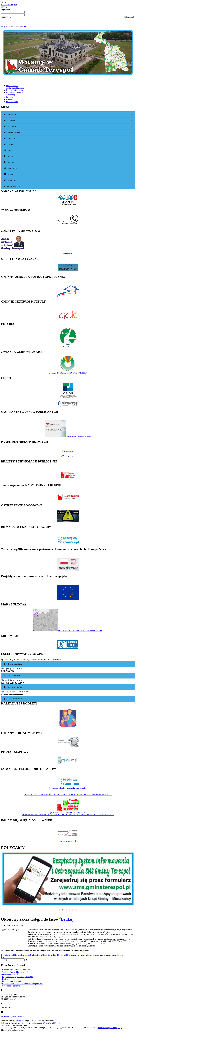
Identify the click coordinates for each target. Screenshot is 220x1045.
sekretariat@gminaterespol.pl (12, 1015)
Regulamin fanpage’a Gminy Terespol (17, 975)
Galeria (10, 150)
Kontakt (11, 174)
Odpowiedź (68, 253)
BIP (15, 4)
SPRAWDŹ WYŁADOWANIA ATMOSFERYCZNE (80, 630)
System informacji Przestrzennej (15, 970)
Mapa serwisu (22, 26)
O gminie (70, 120)
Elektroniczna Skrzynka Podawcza (16, 968)
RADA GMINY (70, 180)
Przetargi (11, 156)
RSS (11, 4)
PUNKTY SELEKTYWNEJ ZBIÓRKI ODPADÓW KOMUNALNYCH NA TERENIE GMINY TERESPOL (68, 815)
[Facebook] (1, 956)
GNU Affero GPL (49, 1021)
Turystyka (70, 126)
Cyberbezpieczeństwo (11, 984)
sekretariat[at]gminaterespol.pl (110, 1026)
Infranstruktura (70, 132)
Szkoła (70, 144)
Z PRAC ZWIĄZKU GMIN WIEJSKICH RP (68, 373)
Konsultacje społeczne (12, 186)
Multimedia (70, 168)
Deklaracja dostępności (68, 841)
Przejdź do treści (7, 26)
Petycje (11, 162)
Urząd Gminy (70, 114)
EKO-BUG (68, 346)
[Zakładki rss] (3, 956)
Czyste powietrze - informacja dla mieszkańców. (68, 812)
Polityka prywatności (10, 973)
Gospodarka (70, 138)
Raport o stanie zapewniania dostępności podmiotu (22, 982)
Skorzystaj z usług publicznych (78, 436)
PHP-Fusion (16, 1019)
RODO (5, 977)
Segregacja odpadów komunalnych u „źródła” (67, 788)
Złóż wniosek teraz (15, 664)
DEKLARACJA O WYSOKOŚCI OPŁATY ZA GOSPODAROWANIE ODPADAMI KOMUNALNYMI (68, 794)
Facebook (5, 4)
